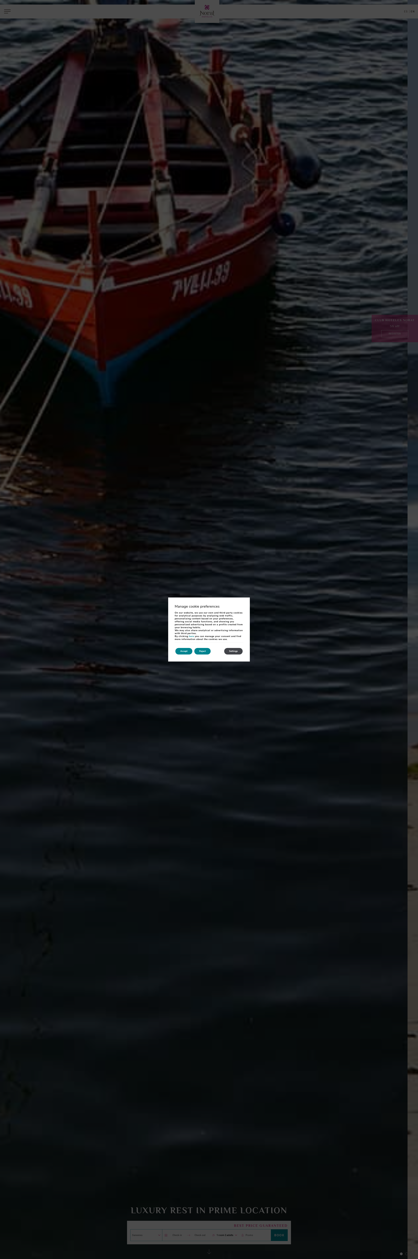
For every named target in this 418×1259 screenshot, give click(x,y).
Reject (202, 651)
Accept (183, 651)
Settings (233, 651)
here (191, 636)
